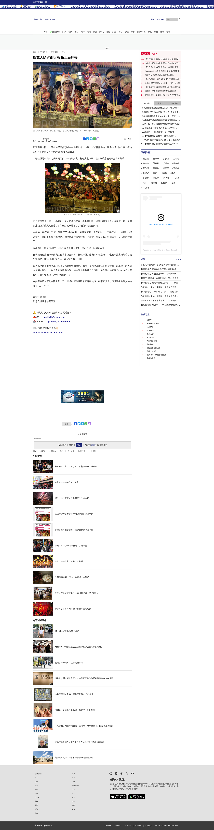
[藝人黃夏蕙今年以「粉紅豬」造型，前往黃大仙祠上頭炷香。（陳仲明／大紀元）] (82, 95)
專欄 (108, 32)
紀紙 (150, 32)
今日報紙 (38, 774)
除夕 (62, 451)
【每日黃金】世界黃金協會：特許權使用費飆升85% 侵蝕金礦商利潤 (162, 67)
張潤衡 (164, 173)
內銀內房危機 (152, 341)
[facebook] (116, 773)
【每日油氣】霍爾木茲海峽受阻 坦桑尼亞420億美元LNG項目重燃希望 (162, 59)
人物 (36, 813)
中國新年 (52, 451)
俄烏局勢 (150, 337)
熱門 (70, 32)
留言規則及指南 (37, 438)
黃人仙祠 (70, 451)
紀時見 (149, 320)
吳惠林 (146, 178)
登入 (79, 445)
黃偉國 (146, 168)
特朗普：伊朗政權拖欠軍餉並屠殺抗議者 (160, 91)
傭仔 (155, 173)
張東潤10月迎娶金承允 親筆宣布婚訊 (159, 75)
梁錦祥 (156, 163)
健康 (127, 32)
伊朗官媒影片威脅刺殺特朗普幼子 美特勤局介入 (162, 95)
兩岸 (83, 32)
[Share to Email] (97, 138)
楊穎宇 (166, 168)
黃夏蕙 (42, 451)
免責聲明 (128, 825)
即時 (64, 32)
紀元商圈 (160, 19)
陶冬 (145, 183)
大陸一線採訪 (152, 351)
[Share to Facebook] (84, 138)
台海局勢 (150, 327)
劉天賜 (166, 159)
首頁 (46, 32)
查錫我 (164, 183)
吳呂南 (166, 163)
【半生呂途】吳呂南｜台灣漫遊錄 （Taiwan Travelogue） (159, 136)
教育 (162, 32)
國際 (89, 32)
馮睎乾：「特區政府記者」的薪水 (159, 132)
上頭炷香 (92, 451)
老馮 (177, 178)
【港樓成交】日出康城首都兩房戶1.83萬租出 (162, 87)
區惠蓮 (146, 188)
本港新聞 (43, 52)
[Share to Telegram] (91, 138)
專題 (36, 805)
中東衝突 (150, 334)
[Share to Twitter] (87, 138)
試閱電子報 (37, 19)
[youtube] (132, 773)
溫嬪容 (154, 183)
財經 (95, 32)
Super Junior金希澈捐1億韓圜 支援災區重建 (162, 71)
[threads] (121, 773)
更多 (173, 183)
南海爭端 (150, 330)
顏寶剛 (156, 168)
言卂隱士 (167, 178)
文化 (133, 32)
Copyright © (150, 825)
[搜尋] (180, 19)
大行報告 (150, 344)
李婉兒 (156, 178)
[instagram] (111, 773)
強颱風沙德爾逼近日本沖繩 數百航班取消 (162, 108)
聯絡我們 (118, 825)
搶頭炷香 (81, 451)
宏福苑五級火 (152, 358)
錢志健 (146, 163)
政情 (35, 52)
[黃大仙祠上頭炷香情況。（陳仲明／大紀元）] (82, 188)
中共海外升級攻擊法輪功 (156, 355)
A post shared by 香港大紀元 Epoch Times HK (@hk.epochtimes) (168, 250)
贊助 (153, 19)
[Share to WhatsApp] (94, 138)
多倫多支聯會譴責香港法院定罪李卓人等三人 (162, 63)
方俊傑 (176, 159)
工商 (73, 809)
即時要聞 (54, 52)
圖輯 (73, 805)
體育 (156, 32)
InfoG (101, 32)
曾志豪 (146, 159)
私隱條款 (138, 825)
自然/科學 (141, 32)
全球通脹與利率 (153, 324)
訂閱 (93, 445)
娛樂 (168, 32)
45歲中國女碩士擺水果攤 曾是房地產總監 (162, 140)
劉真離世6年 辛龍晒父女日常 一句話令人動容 (162, 83)
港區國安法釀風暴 (153, 348)
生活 (121, 32)
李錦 (173, 173)
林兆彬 (146, 173)
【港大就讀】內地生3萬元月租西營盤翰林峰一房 (163, 79)
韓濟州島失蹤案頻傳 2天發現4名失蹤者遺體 (162, 112)
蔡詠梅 (176, 168)
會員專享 (56, 32)
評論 (114, 32)
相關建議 (107, 825)
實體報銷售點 (49, 19)
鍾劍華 (156, 159)
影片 (36, 778)
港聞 (77, 32)
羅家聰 (176, 163)
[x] (127, 773)
